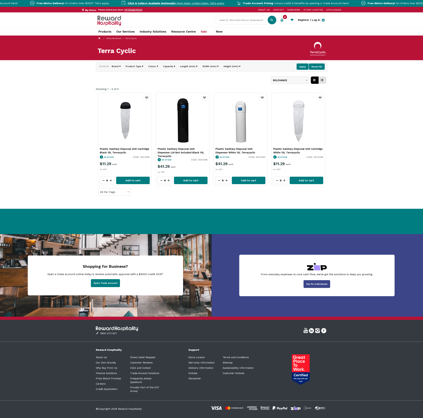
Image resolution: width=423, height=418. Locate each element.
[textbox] (243, 20)
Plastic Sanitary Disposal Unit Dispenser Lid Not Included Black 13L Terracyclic (181, 152)
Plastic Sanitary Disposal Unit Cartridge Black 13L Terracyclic (124, 150)
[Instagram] (318, 331)
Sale (204, 31)
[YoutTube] (306, 331)
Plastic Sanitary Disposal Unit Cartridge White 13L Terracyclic (298, 150)
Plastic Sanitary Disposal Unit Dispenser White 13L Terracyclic (235, 150)
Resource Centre (183, 31)
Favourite (147, 100)
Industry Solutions (153, 31)
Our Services (125, 31)
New (219, 31)
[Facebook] (324, 331)
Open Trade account (105, 283)
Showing (107, 89)
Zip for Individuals (316, 284)
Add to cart (133, 180)
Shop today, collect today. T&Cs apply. (160, 3)
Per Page (109, 192)
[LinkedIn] (312, 331)
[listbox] (290, 80)
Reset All (316, 66)
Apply (302, 66)
